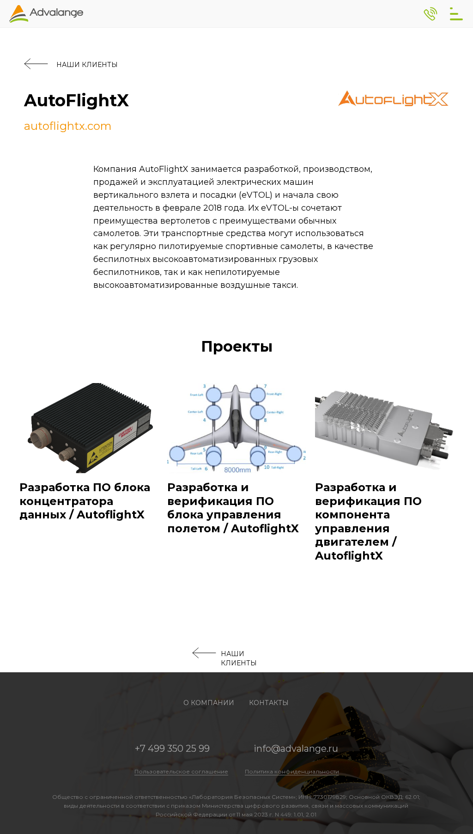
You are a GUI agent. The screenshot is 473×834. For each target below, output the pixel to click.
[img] (456, 14)
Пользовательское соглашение (181, 771)
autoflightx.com (68, 126)
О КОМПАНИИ (208, 703)
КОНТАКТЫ (269, 703)
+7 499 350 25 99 (172, 748)
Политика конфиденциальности (292, 771)
